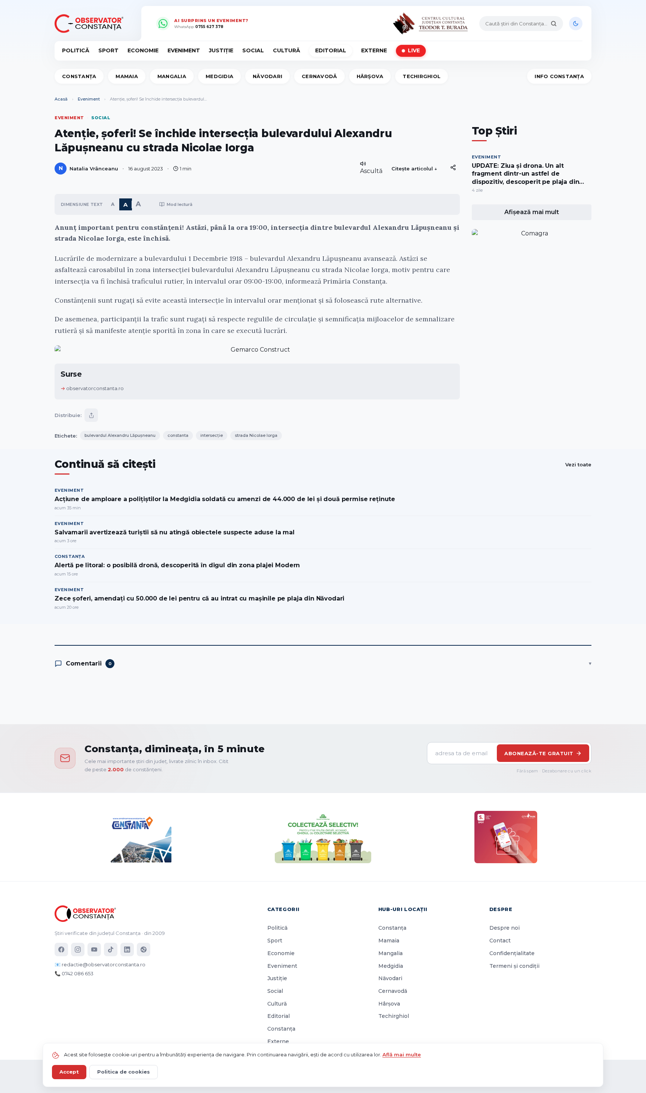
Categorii (283, 909)
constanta (177, 435)
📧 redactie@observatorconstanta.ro (100, 964)
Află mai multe (401, 1055)
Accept (69, 1072)
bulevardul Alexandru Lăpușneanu (120, 435)
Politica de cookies (123, 1072)
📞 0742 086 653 (74, 973)
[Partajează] (91, 415)
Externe (374, 50)
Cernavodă (319, 76)
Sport (108, 50)
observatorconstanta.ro (95, 388)
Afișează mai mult (531, 212)
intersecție (211, 435)
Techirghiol (421, 76)
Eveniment (183, 50)
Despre (501, 909)
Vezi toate (578, 464)
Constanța (79, 76)
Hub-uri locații (402, 909)
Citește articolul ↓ (414, 169)
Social (253, 50)
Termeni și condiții (514, 966)
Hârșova (370, 76)
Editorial (330, 50)
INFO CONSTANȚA (559, 76)
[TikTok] (110, 949)
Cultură (286, 50)
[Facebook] (61, 949)
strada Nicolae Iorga (256, 435)
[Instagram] (77, 949)
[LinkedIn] (127, 949)
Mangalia (171, 76)
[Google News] (143, 949)
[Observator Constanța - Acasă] (91, 23)
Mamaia (127, 76)
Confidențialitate (512, 953)
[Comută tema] (575, 23)
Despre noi (504, 927)
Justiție (221, 50)
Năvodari (267, 76)
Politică (75, 50)
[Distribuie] (453, 167)
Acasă (61, 99)
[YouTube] (94, 949)
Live (414, 50)
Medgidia (219, 76)
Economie (143, 50)
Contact (500, 940)
